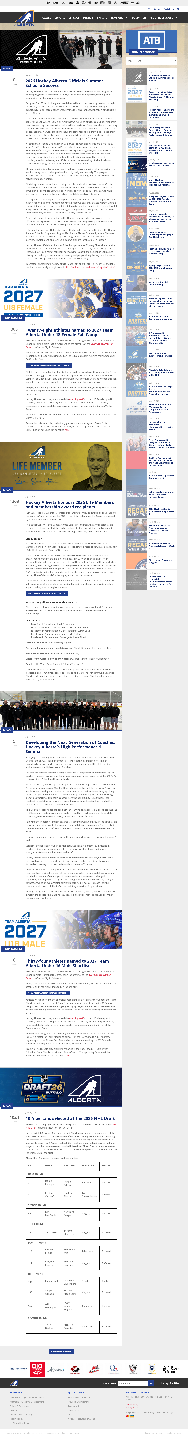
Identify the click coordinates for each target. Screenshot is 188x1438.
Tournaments (74, 1406)
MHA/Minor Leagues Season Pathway (27, 1397)
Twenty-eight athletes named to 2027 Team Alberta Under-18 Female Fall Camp (70, 332)
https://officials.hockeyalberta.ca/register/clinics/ (90, 267)
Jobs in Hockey (16, 1419)
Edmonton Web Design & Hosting (157, 1433)
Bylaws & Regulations (19, 1406)
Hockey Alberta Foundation (80, 1397)
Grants (71, 1414)
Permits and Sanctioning (21, 1414)
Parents (102, 17)
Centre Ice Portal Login (165, 9)
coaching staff (76, 399)
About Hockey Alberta (163, 17)
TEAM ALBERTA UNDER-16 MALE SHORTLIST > (48, 993)
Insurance (14, 1410)
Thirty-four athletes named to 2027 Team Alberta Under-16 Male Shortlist (67, 963)
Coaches (60, 17)
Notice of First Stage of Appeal (81, 1419)
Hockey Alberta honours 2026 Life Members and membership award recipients (70, 504)
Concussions (73, 1410)
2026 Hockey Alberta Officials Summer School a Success (64, 83)
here (67, 429)
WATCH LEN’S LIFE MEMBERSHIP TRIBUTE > (46, 593)
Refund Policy (132, 1404)
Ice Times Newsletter (19, 1423)
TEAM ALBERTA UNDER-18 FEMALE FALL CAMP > (48, 365)
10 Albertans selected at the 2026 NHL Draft (70, 1118)
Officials (74, 17)
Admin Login (79, 1433)
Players (46, 17)
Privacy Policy (132, 1407)
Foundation (138, 17)
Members (88, 17)
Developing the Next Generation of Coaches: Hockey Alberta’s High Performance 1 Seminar (70, 746)
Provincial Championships (79, 1401)
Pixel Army (177, 1433)
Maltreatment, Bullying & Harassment (27, 1401)
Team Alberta (119, 17)
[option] (14, 1369)
